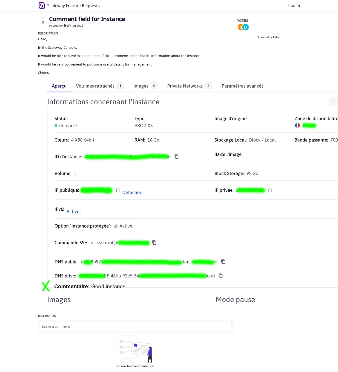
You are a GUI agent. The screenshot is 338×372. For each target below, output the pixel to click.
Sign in (294, 5)
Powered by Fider (268, 37)
